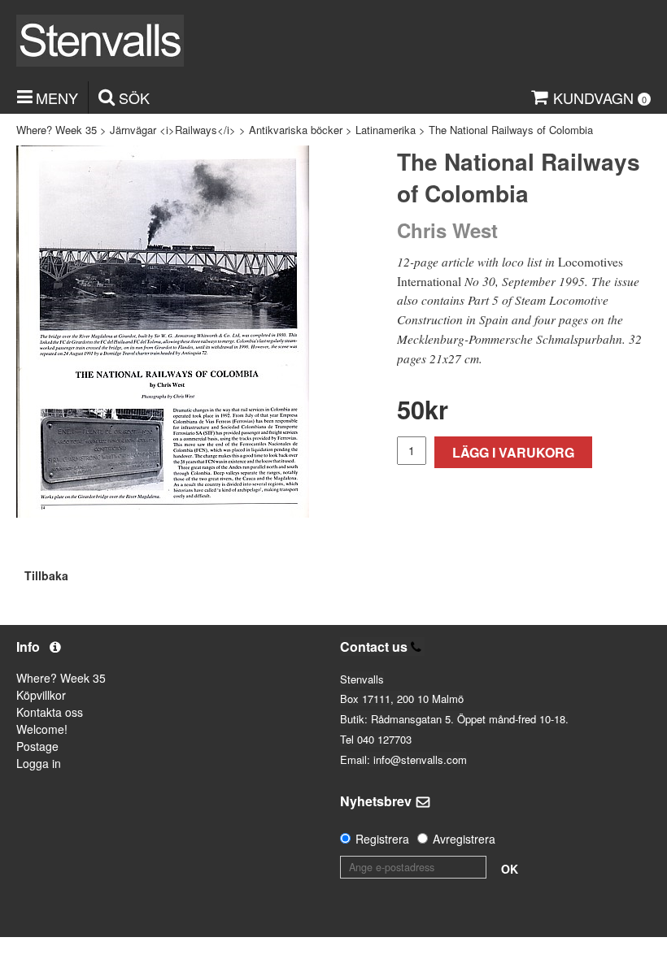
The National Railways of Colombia (511, 129)
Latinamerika (385, 129)
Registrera (382, 839)
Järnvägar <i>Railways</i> (173, 129)
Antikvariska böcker (295, 129)
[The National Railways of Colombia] (162, 331)
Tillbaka (46, 575)
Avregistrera (464, 839)
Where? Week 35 (56, 129)
